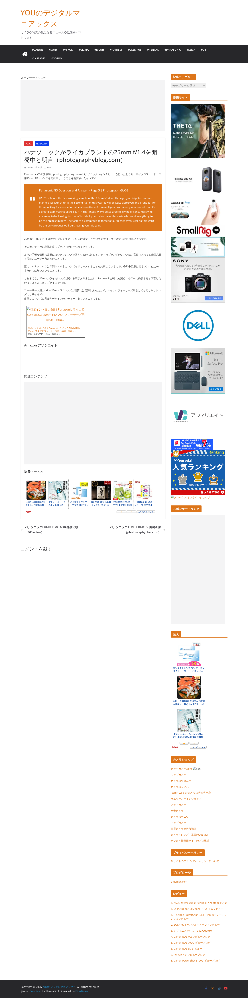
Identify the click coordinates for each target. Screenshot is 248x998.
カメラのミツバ (180, 786)
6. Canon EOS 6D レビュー (186, 948)
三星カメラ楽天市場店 (183, 828)
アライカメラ (178, 804)
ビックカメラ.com (181, 768)
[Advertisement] (93, 105)
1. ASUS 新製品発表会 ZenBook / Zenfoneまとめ (199, 903)
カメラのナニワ (180, 816)
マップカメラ (178, 774)
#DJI (203, 49)
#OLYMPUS (134, 49)
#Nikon (68, 49)
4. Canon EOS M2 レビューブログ (190, 936)
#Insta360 (38, 58)
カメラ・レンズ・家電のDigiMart (190, 834)
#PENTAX (153, 49)
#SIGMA (84, 49)
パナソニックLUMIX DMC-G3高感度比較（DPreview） (51, 529)
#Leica (191, 49)
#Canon (37, 49)
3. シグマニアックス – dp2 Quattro (191, 930)
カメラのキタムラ (181, 780)
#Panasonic (172, 49)
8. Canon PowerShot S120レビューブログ (195, 960)
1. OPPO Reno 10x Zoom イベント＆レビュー (197, 909)
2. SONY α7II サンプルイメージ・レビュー (195, 924)
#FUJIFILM (116, 49)
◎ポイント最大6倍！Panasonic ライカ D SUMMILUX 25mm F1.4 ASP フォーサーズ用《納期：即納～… (54, 330)
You (49, 167)
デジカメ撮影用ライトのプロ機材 (190, 840)
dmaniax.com (179, 881)
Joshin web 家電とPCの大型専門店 (191, 792)
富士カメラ (177, 810)
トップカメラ (180, 822)
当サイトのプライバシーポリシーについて (195, 861)
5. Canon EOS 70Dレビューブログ (190, 942)
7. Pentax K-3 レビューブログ (188, 954)
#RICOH (99, 49)
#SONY (53, 49)
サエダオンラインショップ (186, 798)
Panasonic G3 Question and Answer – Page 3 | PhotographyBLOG (84, 190)
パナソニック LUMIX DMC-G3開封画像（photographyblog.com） (135, 529)
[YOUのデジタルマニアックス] (25, 54)
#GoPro (56, 58)
